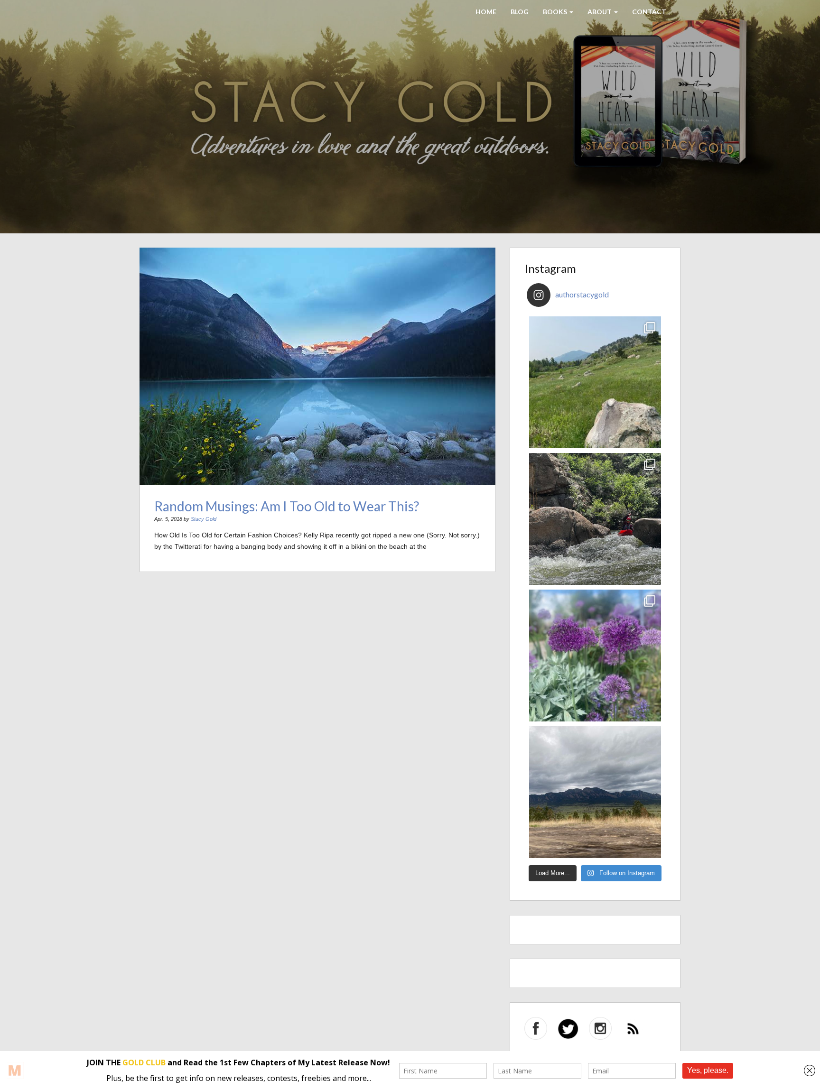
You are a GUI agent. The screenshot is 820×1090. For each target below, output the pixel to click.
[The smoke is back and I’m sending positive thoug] (595, 519)
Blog (520, 12)
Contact (649, 12)
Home (485, 12)
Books (555, 12)
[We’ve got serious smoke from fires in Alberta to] (595, 655)
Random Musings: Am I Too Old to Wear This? (286, 506)
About (600, 12)
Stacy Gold (203, 519)
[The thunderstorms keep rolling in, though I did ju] (595, 792)
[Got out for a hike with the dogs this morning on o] (595, 382)
